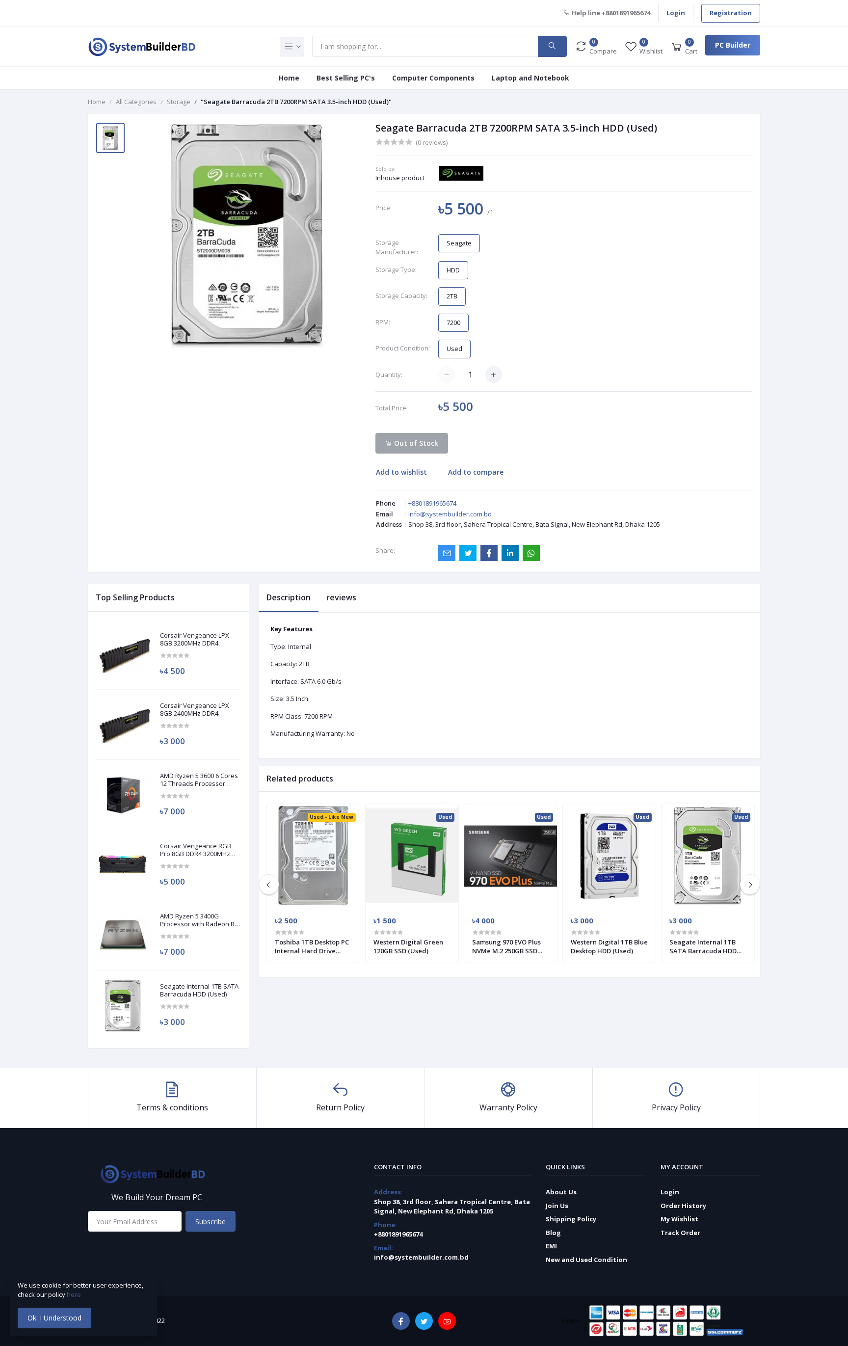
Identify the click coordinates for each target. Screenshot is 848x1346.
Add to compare (476, 472)
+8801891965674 (432, 503)
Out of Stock (415, 443)
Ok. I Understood (54, 1317)
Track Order (680, 1232)
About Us (561, 1191)
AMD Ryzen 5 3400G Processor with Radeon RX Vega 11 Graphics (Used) (199, 920)
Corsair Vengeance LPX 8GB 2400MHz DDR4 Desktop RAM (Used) (194, 709)
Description (288, 597)
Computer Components (433, 77)
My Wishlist (679, 1218)
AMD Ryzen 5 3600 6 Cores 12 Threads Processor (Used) (199, 779)
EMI (551, 1245)
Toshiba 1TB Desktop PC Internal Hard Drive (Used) (312, 946)
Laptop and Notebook (530, 77)
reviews (341, 597)
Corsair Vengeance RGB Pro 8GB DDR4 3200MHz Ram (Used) (195, 850)
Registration (731, 12)
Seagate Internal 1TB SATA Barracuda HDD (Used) (199, 990)
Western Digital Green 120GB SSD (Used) (408, 946)
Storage (178, 101)
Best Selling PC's (346, 77)
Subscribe (210, 1221)
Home (289, 77)
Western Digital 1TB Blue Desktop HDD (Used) (609, 946)
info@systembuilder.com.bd (450, 514)
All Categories (136, 101)
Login (675, 12)
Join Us (557, 1205)
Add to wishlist (401, 472)
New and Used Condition (586, 1259)
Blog (553, 1232)
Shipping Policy (571, 1218)
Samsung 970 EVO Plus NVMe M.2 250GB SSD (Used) (506, 946)
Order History (683, 1205)
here (74, 1294)
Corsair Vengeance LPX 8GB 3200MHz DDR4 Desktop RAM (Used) (194, 639)
